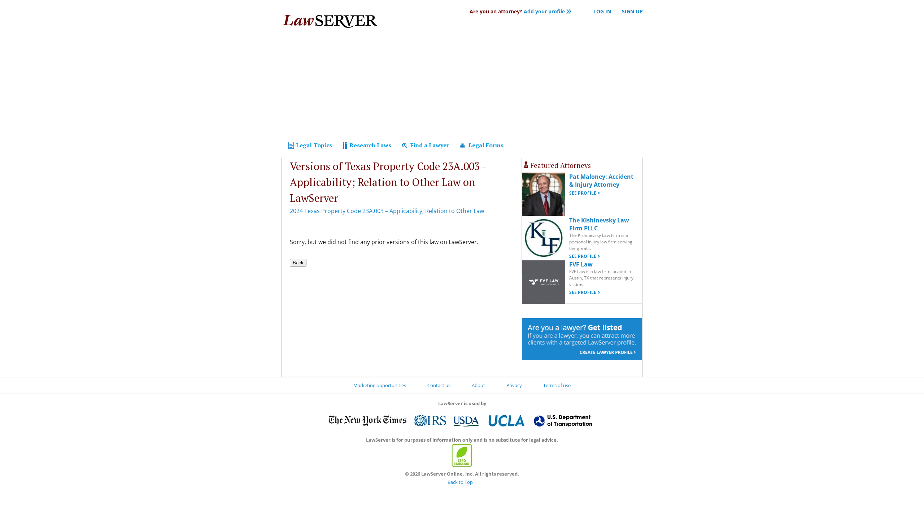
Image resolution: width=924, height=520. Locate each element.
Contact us (438, 385)
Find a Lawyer (429, 145)
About (478, 385)
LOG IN (602, 11)
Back (298, 262)
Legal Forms (485, 145)
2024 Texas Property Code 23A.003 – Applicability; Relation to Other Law (387, 211)
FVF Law (581, 264)
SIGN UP (632, 11)
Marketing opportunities (379, 385)
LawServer (329, 23)
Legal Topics (313, 145)
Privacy (514, 385)
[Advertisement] (462, 85)
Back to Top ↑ (462, 482)
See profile (582, 193)
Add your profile (517, 11)
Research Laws (369, 145)
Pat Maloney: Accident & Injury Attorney (601, 180)
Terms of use (557, 385)
